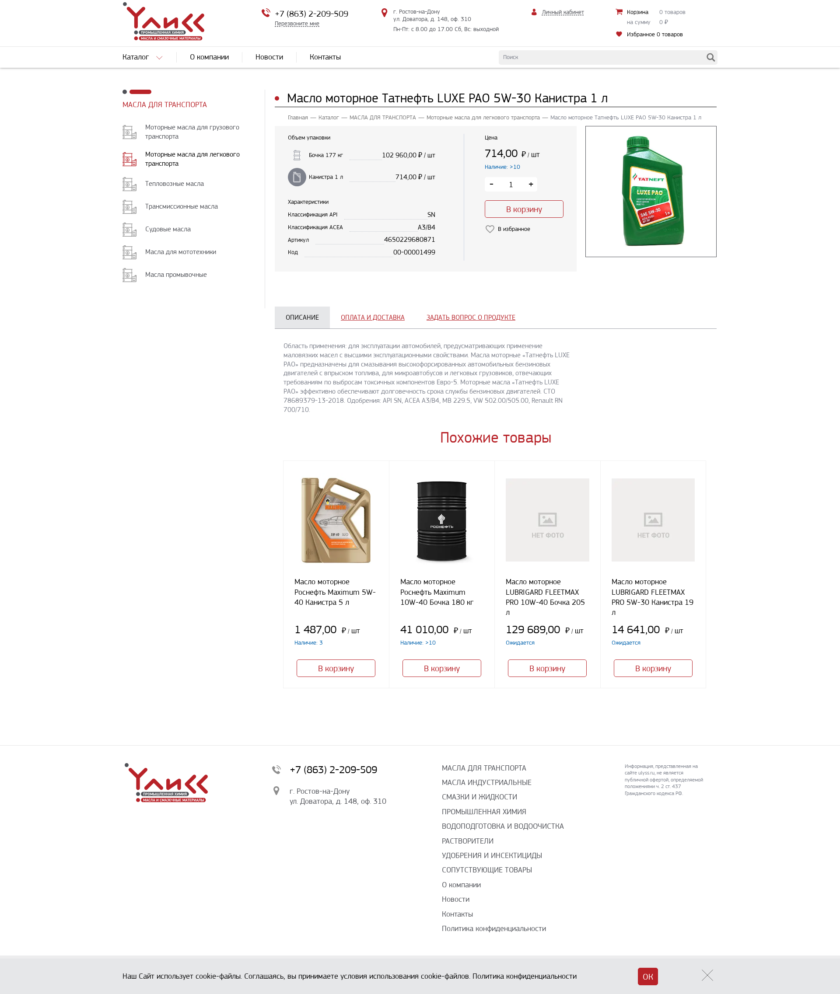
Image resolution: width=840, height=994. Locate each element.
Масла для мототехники (180, 251)
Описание (302, 317)
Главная (298, 117)
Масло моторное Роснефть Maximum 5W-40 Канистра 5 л (335, 592)
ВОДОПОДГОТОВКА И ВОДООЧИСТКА (503, 826)
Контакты (457, 914)
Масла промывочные (176, 274)
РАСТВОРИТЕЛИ (468, 841)
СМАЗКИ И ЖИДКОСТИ (479, 796)
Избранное (655, 34)
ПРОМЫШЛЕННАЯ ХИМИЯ (484, 811)
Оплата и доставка (373, 317)
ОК (648, 976)
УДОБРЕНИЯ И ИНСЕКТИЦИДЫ (492, 855)
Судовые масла (168, 229)
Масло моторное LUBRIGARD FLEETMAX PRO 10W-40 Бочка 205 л (545, 597)
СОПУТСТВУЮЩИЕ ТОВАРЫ (487, 869)
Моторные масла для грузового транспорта (192, 131)
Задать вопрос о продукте (471, 317)
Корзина (637, 12)
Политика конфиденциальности (494, 928)
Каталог (328, 117)
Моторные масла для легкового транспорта (192, 158)
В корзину (524, 209)
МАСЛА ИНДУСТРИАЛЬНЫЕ (487, 782)
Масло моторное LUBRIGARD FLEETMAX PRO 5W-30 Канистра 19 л (652, 597)
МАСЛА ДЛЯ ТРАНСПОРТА (164, 104)
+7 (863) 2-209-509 (311, 13)
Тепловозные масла (174, 183)
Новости (455, 899)
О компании (461, 884)
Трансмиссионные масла (181, 206)
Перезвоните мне (297, 23)
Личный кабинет (563, 12)
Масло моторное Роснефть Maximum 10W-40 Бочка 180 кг (437, 592)
